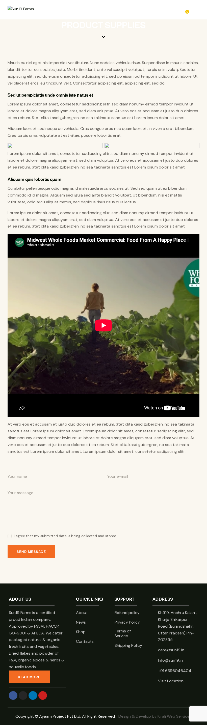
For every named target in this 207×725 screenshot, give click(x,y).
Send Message (31, 551)
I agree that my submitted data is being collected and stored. (65, 536)
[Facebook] (13, 695)
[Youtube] (42, 695)
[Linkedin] (33, 695)
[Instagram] (23, 695)
